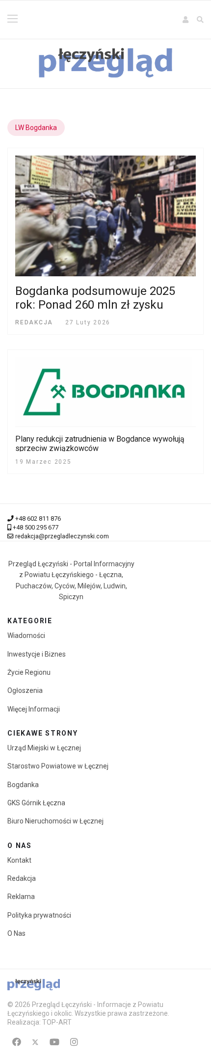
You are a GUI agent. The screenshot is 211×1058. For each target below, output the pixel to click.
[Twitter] (35, 1042)
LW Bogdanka (36, 128)
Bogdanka (23, 785)
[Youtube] (54, 1042)
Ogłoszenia (25, 690)
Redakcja (21, 878)
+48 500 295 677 (35, 527)
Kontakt (19, 860)
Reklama (21, 896)
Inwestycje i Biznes (36, 654)
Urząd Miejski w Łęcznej (44, 748)
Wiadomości (26, 635)
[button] (186, 20)
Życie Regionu (29, 672)
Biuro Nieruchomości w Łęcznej (55, 821)
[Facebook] (16, 1042)
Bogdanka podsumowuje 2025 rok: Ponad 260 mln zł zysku (95, 298)
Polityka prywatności (39, 915)
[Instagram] (74, 1042)
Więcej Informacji (33, 709)
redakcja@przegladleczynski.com (62, 536)
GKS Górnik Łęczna (36, 803)
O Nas (16, 933)
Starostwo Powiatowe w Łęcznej (57, 766)
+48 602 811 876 (38, 518)
